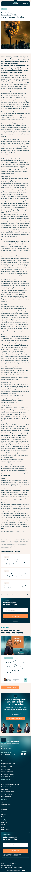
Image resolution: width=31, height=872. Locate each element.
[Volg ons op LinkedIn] (22, 754)
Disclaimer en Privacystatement (9, 864)
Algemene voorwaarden (7, 866)
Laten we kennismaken (16, 718)
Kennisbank (6, 594)
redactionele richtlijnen (22, 540)
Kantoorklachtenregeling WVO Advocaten (11, 867)
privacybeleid (15, 621)
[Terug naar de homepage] (15, 2)
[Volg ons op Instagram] (25, 754)
